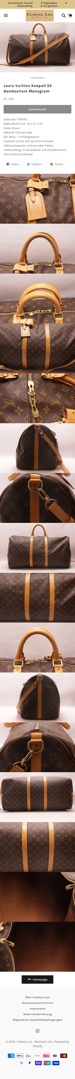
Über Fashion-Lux (37, 997)
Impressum (37, 1008)
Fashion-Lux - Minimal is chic (35, 1041)
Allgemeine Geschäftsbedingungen (37, 1019)
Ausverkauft (37, 109)
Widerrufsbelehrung (37, 1014)
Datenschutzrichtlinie (37, 1003)
